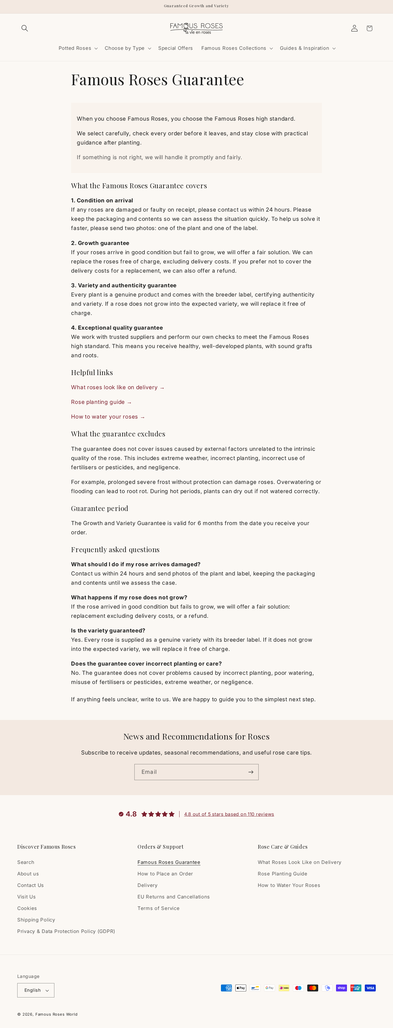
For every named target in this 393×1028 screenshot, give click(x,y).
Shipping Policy (36, 920)
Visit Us (26, 897)
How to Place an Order (165, 874)
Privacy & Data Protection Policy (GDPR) (66, 931)
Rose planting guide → (101, 401)
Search (25, 862)
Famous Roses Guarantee (169, 862)
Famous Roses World (56, 1014)
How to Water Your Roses (289, 885)
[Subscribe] (250, 772)
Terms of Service (159, 908)
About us (28, 874)
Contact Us (30, 885)
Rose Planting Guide (283, 874)
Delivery (148, 885)
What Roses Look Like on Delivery (300, 862)
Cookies (27, 908)
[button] (25, 28)
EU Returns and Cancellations (174, 897)
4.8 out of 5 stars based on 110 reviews (229, 814)
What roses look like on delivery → (118, 387)
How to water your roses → (108, 416)
